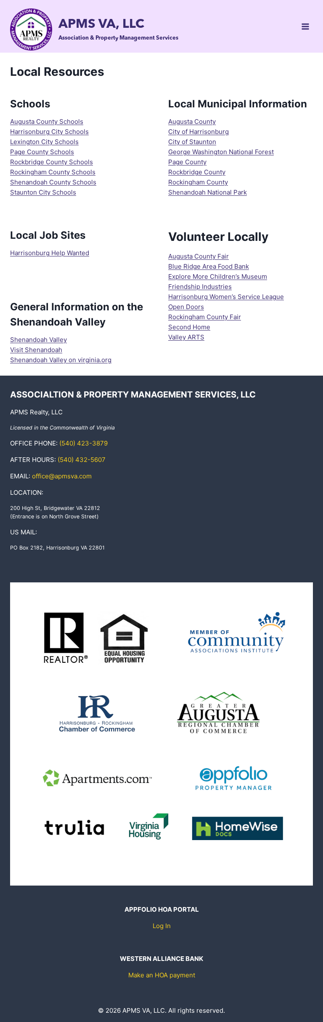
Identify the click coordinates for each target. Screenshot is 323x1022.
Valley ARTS (186, 337)
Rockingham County (198, 182)
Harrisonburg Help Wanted (49, 253)
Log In (162, 926)
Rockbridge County (196, 172)
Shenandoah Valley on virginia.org (60, 360)
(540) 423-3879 (83, 443)
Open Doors (186, 307)
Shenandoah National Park (207, 192)
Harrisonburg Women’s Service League (226, 297)
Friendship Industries (200, 287)
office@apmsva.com (62, 476)
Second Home (189, 327)
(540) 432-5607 (82, 460)
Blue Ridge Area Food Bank (208, 266)
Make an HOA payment (161, 975)
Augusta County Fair (198, 256)
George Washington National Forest (221, 152)
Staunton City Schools (43, 192)
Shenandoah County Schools (53, 182)
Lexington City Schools (44, 142)
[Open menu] (305, 26)
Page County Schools (42, 152)
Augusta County (192, 121)
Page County (187, 162)
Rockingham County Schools (52, 172)
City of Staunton (192, 142)
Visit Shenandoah (36, 350)
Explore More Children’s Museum (217, 276)
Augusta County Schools (46, 121)
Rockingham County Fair (204, 317)
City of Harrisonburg (198, 132)
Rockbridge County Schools (51, 162)
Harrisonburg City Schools (49, 132)
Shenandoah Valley (38, 340)
